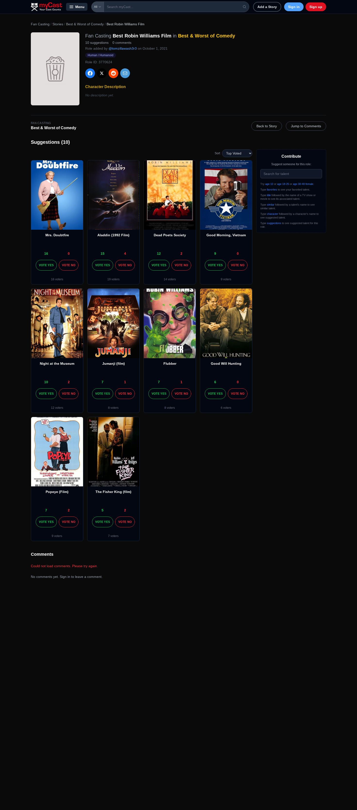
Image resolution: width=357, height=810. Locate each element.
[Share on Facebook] (90, 73)
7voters (113, 536)
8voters (113, 408)
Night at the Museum (57, 363)
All (95, 7)
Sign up (315, 7)
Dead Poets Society (170, 235)
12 (159, 253)
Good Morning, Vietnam (226, 235)
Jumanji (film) (113, 363)
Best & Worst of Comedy (85, 24)
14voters (170, 279)
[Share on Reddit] (113, 73)
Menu (80, 7)
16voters (57, 279)
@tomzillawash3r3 (123, 48)
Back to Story (266, 126)
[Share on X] (102, 73)
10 (46, 382)
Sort (217, 153)
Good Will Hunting (226, 363)
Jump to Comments (306, 126)
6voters (226, 408)
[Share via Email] (125, 73)
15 (102, 253)
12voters (57, 408)
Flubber (169, 363)
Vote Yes (46, 265)
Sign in (294, 7)
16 (46, 253)
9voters (226, 279)
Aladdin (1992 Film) (113, 235)
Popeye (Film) (57, 492)
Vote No (68, 265)
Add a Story (267, 7)
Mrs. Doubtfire (57, 235)
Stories (57, 24)
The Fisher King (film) (113, 492)
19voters (113, 279)
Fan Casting (40, 24)
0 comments (121, 43)
